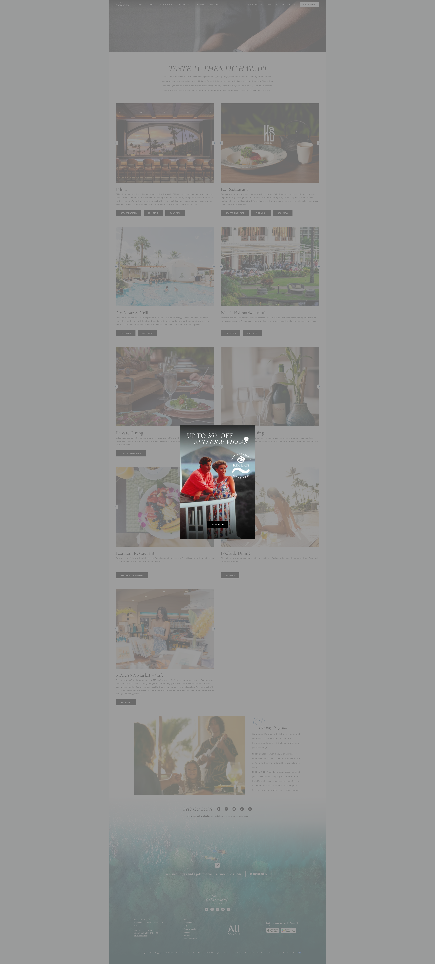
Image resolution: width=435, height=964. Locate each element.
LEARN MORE (217, 524)
